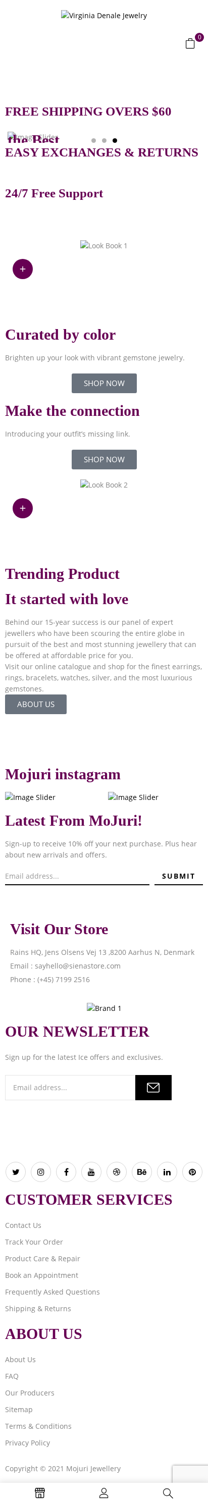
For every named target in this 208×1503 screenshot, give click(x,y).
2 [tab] (104, 140)
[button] (190, 43)
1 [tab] (93, 140)
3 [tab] (115, 140)
